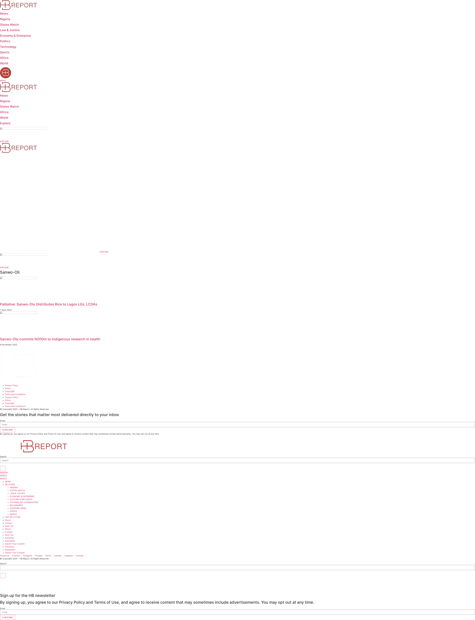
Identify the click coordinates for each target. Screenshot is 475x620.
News (4, 13)
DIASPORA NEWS (18, 508)
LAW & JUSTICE (17, 493)
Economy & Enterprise (15, 35)
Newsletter (10, 541)
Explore (5, 123)
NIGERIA (14, 487)
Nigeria (5, 19)
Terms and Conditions (15, 394)
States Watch (9, 24)
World (4, 63)
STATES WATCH (17, 490)
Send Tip (9, 526)
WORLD (13, 514)
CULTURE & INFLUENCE (21, 499)
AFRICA (13, 511)
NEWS (8, 481)
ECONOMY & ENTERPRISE (22, 496)
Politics (5, 41)
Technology (8, 47)
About (8, 520)
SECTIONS (10, 484)
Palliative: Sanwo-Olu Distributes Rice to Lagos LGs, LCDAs (48, 304)
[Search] (3, 468)
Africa (4, 58)
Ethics (8, 388)
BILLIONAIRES (16, 505)
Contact (8, 523)
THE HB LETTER (12, 517)
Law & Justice (10, 30)
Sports (4, 52)
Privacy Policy (11, 385)
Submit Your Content (15, 544)
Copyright (9, 391)
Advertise (9, 538)
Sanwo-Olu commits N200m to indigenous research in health (50, 339)
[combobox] (237, 460)
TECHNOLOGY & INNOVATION (24, 502)
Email (2, 421)
